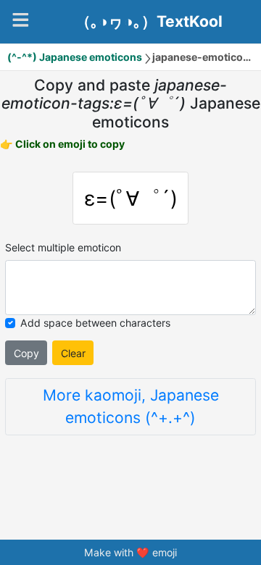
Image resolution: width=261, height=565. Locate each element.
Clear (73, 353)
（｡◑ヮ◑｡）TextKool (149, 21)
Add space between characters (95, 323)
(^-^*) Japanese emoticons (74, 57)
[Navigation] (20, 20)
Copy (26, 353)
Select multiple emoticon (63, 247)
